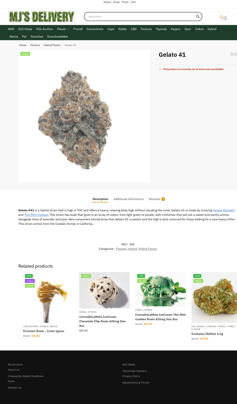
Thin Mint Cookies (36, 215)
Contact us (14, 387)
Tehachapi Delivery (134, 371)
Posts (11, 381)
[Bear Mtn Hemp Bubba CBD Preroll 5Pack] (232, 54)
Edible (83, 312)
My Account (15, 364)
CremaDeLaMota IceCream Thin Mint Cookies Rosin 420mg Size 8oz (160, 317)
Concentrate (31, 326)
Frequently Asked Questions (26, 376)
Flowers (35, 45)
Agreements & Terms (135, 382)
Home (22, 45)
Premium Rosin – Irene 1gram (43, 331)
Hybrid (132, 249)
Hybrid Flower (52, 45)
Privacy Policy (131, 376)
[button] (219, 16)
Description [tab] (100, 199)
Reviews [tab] (156, 199)
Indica (53, 326)
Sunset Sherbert (224, 210)
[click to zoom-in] (84, 116)
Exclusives (197, 326)
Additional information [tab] (129, 199)
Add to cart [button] (48, 344)
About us (13, 370)
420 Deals (128, 364)
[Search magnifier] (197, 16)
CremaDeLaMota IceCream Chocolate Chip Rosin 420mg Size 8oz (102, 321)
